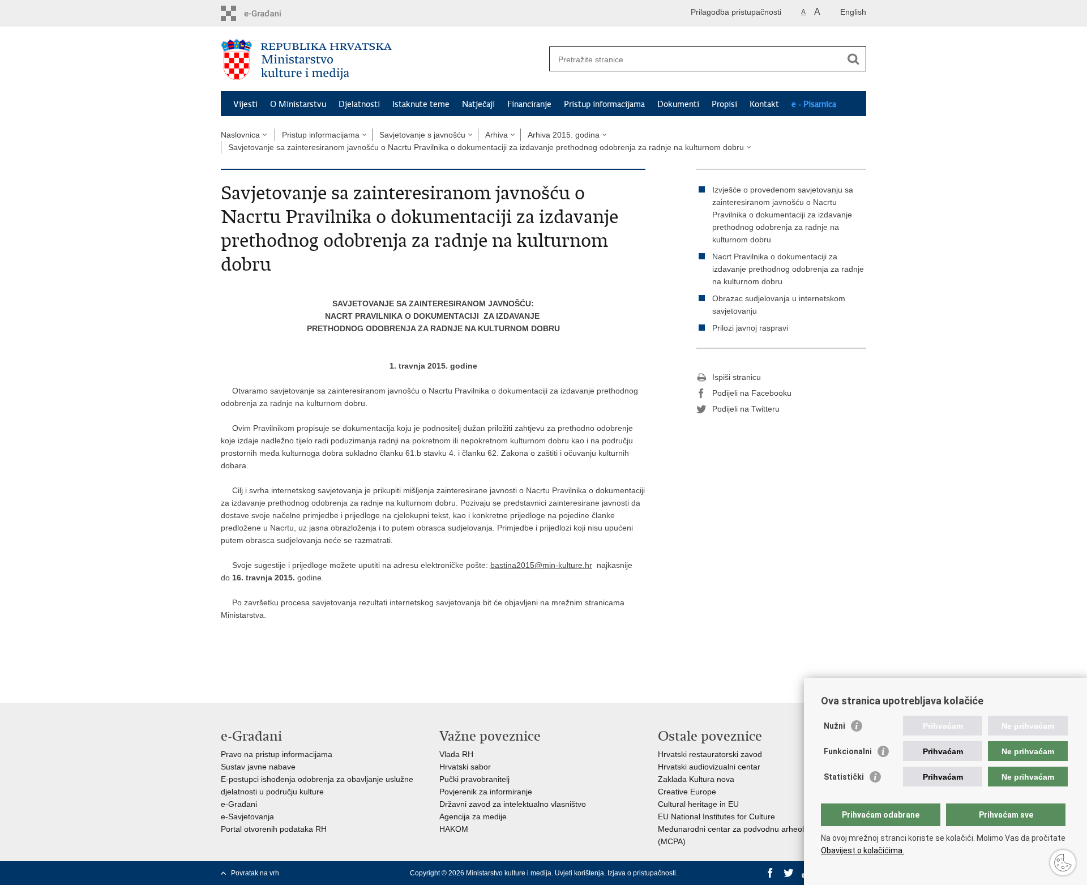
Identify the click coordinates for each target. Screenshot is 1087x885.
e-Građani (239, 804)
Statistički (844, 776)
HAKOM (453, 828)
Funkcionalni (848, 751)
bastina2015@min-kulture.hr (541, 565)
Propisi (724, 104)
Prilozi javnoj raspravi (750, 327)
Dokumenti (678, 104)
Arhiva (496, 134)
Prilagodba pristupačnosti (736, 11)
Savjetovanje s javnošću (422, 134)
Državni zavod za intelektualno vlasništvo (512, 804)
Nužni (834, 725)
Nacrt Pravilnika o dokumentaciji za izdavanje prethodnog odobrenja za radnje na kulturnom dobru (788, 269)
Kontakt (764, 104)
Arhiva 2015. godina (564, 134)
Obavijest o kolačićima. (862, 850)
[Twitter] (789, 873)
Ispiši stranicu (736, 377)
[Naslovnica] (382, 59)
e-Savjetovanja (247, 816)
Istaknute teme (421, 104)
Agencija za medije (473, 816)
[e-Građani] (269, 13)
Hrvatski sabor (465, 766)
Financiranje (529, 104)
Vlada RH (456, 754)
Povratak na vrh (255, 873)
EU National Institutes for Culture (716, 816)
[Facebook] (770, 873)
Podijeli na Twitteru (746, 408)
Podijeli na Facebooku (751, 392)
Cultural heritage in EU (698, 804)
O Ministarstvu (298, 104)
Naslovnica (240, 134)
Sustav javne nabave (258, 766)
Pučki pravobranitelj (474, 779)
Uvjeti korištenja (579, 873)
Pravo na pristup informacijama (276, 754)
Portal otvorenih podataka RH (274, 828)
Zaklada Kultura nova (696, 779)
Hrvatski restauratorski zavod (710, 754)
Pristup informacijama (604, 104)
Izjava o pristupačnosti (641, 873)
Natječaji (478, 104)
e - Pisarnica (813, 104)
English (853, 11)
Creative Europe (687, 791)
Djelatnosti (359, 104)
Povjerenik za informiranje (485, 791)
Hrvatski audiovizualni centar (709, 766)
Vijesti (245, 104)
